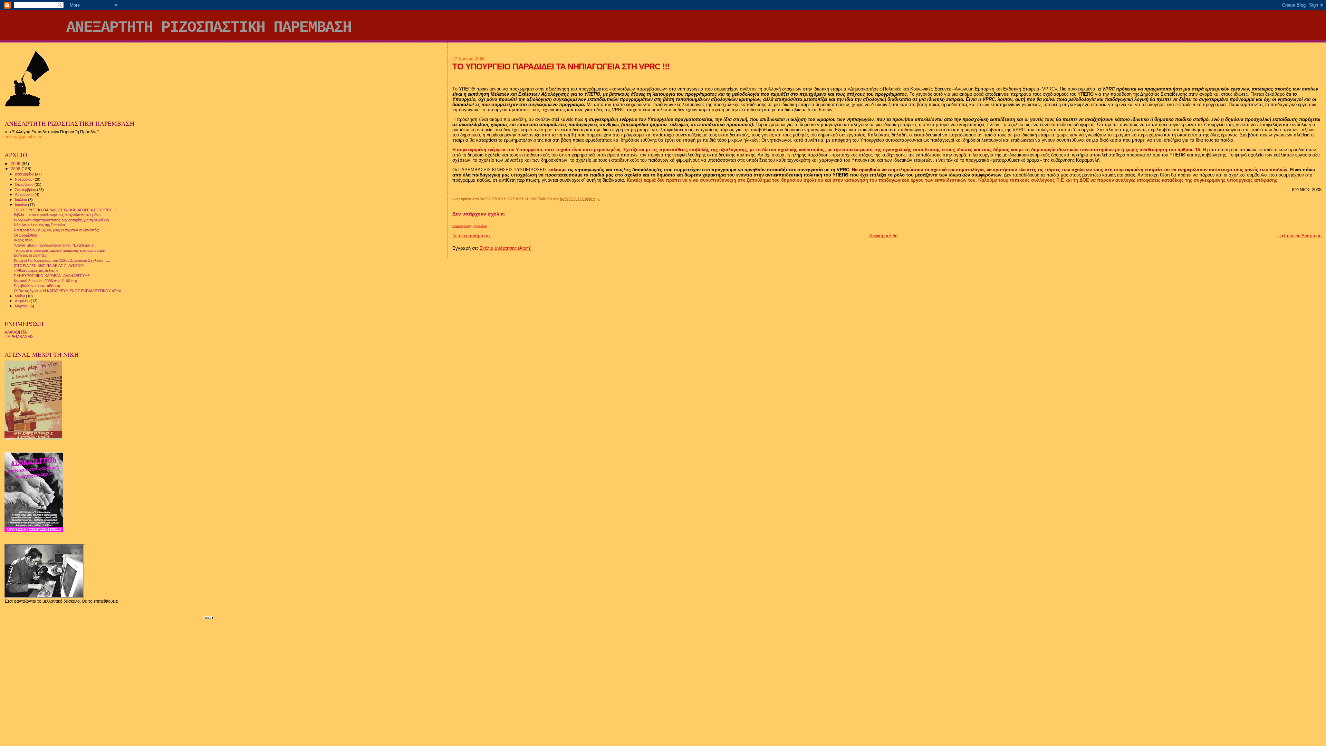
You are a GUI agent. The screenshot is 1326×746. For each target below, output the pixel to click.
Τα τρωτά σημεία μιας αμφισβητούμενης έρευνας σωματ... (61, 250)
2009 (16, 163)
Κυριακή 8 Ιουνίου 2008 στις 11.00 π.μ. (46, 281)
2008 (16, 168)
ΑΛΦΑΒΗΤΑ (15, 332)
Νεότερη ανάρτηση (471, 235)
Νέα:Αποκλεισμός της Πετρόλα (39, 225)
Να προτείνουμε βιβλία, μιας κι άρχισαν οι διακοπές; (56, 230)
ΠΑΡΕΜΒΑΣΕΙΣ (18, 336)
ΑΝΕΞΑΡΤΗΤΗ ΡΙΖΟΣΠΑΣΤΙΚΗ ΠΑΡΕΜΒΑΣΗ (208, 27)
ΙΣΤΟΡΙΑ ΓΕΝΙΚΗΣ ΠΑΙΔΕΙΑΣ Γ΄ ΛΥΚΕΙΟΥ (49, 266)
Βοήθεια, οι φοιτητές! (30, 255)
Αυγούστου (25, 194)
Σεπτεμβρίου (26, 190)
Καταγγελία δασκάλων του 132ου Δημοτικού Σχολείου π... (62, 260)
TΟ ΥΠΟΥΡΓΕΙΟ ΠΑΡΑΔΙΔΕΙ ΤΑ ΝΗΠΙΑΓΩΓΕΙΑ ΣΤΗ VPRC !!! (65, 210)
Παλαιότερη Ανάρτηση (1299, 235)
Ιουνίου (21, 205)
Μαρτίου (22, 306)
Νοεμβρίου (24, 179)
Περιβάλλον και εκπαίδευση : (38, 286)
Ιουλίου (21, 200)
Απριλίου (23, 301)
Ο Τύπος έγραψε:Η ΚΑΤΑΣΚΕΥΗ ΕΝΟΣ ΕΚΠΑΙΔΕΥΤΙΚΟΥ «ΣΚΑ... (69, 291)
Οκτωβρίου (25, 184)
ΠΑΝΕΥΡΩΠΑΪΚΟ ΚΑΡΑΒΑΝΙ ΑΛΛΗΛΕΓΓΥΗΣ (52, 276)
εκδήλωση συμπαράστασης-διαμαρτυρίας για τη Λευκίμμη (61, 220)
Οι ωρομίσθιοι (25, 235)
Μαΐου (20, 296)
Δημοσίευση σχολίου (469, 226)
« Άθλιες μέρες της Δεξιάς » (36, 270)
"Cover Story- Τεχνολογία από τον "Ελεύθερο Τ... (55, 245)
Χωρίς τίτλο (23, 240)
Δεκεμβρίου (25, 174)
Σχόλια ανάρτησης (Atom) (505, 248)
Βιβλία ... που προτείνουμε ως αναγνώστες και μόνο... (59, 215)
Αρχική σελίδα (883, 235)
